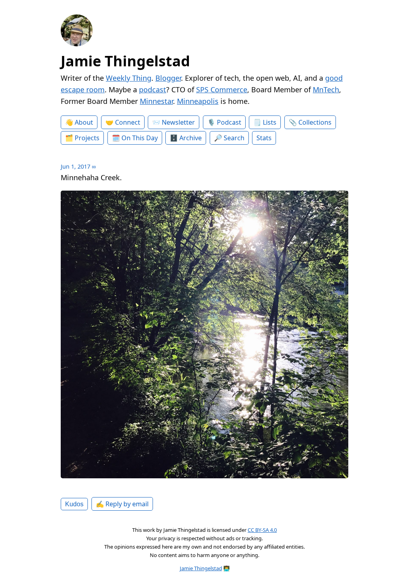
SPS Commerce (221, 89)
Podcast (229, 122)
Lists (269, 122)
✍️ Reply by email (122, 503)
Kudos (74, 503)
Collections (315, 122)
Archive (190, 137)
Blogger (168, 78)
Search (234, 137)
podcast (152, 89)
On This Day (139, 137)
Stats (264, 137)
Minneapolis (197, 101)
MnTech (326, 89)
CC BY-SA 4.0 (262, 529)
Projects (87, 137)
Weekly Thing (128, 78)
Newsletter (178, 122)
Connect (127, 122)
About (84, 122)
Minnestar (156, 101)
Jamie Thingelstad (125, 61)
